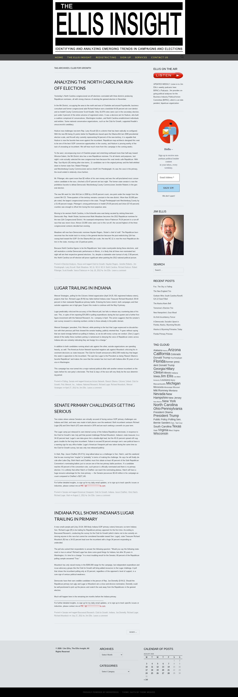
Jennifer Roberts (125, 264)
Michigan (173, 383)
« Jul (146, 680)
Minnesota (158, 387)
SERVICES (141, 57)
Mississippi (168, 387)
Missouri (176, 387)
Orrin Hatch (132, 492)
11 (152, 667)
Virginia (163, 430)
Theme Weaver (147, 692)
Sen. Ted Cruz (176, 423)
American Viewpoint (86, 492)
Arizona (174, 350)
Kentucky (156, 380)
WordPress (112, 692)
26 (158, 673)
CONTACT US (159, 57)
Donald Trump (161, 357)
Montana (173, 390)
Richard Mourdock (118, 384)
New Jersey (174, 397)
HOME (59, 57)
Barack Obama (111, 381)
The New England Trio (162, 291)
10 (147, 667)
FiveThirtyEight (176, 358)
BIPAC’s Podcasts (160, 90)
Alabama (157, 350)
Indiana (79, 384)
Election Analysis (69, 264)
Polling (65, 381)
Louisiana (165, 380)
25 (152, 673)
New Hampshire (162, 395)
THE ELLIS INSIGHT (79, 57)
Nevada (159, 394)
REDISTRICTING (106, 57)
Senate (72, 381)
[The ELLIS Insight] (119, 27)
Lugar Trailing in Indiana (82, 287)
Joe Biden (177, 377)
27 (163, 673)
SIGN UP (125, 57)
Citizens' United (125, 381)
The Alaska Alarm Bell (162, 303)
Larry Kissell (70, 267)
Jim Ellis (107, 270)
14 (169, 667)
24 (147, 673)
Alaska (165, 350)
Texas (176, 426)
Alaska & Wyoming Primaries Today (167, 329)
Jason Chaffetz (121, 492)
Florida (159, 361)
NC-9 (103, 267)
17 (147, 670)
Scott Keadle (67, 270)
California (161, 353)
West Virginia (174, 430)
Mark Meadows (82, 267)
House (79, 264)
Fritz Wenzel (66, 384)
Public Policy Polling (164, 419)
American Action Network (94, 381)
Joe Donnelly (121, 612)
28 (169, 673)
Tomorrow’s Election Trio (163, 308)
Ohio (157, 408)
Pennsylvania (171, 408)
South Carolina (162, 426)
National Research (90, 384)
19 (158, 670)
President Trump (166, 415)
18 (152, 670)
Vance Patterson (80, 270)
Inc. (73, 384)
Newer (133, 632)
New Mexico (157, 401)
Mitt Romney (160, 390)
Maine (173, 380)
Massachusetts (159, 384)
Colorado (176, 354)
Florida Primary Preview (162, 334)
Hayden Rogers (112, 264)
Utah (68, 495)
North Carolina (111, 267)
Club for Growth (98, 264)
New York (169, 401)
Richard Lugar (104, 384)
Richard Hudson (124, 267)
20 (163, 670)
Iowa (156, 376)
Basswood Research (86, 612)
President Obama (163, 412)
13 (163, 667)
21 (169, 670)
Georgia (159, 368)
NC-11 (92, 267)
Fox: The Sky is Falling (162, 287)
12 (158, 667)
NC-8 (98, 267)
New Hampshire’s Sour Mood (165, 312)
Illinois (167, 372)
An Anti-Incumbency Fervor (164, 317)
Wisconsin (160, 433)
